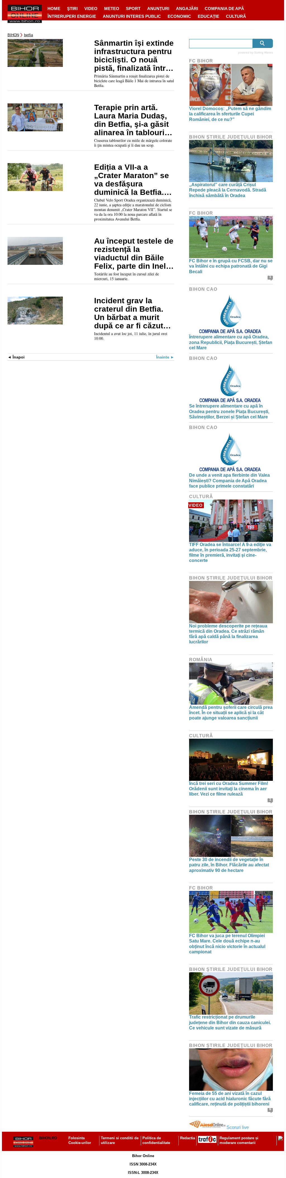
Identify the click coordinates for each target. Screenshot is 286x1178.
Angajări (187, 8)
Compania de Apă (224, 8)
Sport (133, 8)
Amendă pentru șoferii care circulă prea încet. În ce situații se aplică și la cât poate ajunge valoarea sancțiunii (231, 712)
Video (90, 8)
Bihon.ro (48, 1138)
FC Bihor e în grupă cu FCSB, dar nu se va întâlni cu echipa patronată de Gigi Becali (231, 266)
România (201, 659)
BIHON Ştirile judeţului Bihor (231, 137)
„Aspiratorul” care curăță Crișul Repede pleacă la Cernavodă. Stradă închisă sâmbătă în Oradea (227, 190)
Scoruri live (238, 1127)
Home (53, 8)
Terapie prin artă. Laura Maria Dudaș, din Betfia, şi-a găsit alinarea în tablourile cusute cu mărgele (132, 120)
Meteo (111, 8)
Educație (208, 16)
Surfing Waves (263, 52)
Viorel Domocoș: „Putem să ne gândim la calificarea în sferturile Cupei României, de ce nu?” (230, 114)
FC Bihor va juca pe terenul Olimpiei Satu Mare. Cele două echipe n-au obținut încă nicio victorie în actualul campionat (227, 943)
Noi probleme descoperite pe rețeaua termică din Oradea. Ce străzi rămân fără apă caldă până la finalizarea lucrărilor (228, 634)
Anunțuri (158, 8)
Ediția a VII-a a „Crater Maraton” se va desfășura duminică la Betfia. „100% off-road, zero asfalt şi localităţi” (132, 180)
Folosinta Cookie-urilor (79, 1140)
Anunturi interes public (132, 16)
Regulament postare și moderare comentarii (239, 1140)
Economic (179, 16)
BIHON (13, 35)
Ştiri (72, 8)
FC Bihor (201, 61)
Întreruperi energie (71, 16)
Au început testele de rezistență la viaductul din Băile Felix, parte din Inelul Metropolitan (133, 253)
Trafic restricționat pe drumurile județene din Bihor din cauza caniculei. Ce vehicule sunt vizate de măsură (230, 1022)
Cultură (236, 16)
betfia (28, 35)
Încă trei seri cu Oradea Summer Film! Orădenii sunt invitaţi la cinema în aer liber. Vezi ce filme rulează (228, 788)
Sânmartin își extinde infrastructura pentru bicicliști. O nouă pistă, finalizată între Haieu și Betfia (134, 55)
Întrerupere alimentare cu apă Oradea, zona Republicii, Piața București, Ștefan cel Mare (230, 342)
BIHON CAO (203, 289)
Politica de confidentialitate (156, 1140)
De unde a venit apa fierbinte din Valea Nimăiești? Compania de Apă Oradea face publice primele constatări (229, 480)
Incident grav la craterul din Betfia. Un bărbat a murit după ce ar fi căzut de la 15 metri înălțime (128, 313)
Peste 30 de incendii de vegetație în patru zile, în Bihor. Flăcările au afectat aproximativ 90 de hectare (229, 864)
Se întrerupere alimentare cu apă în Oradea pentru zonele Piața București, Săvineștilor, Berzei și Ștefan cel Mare (229, 411)
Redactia (187, 1138)
